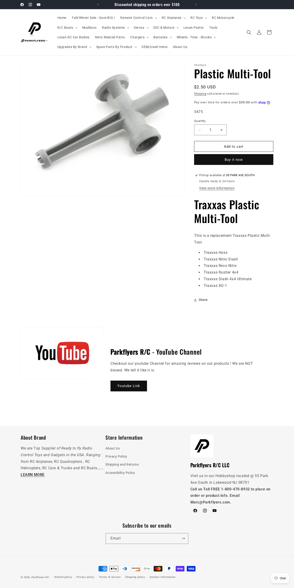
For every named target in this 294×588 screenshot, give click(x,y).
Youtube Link (128, 386)
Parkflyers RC (40, 577)
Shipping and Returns (122, 464)
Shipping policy (135, 577)
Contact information (162, 577)
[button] (138, 18)
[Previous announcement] (98, 4)
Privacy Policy (116, 456)
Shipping (200, 93)
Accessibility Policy (120, 473)
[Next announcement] (196, 4)
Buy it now (234, 160)
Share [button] (203, 300)
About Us (112, 448)
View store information (217, 188)
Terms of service (110, 577)
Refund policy (63, 577)
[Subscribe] (183, 538)
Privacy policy (85, 577)
